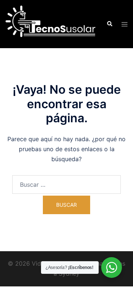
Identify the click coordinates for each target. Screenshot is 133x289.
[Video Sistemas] (50, 23)
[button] (109, 24)
